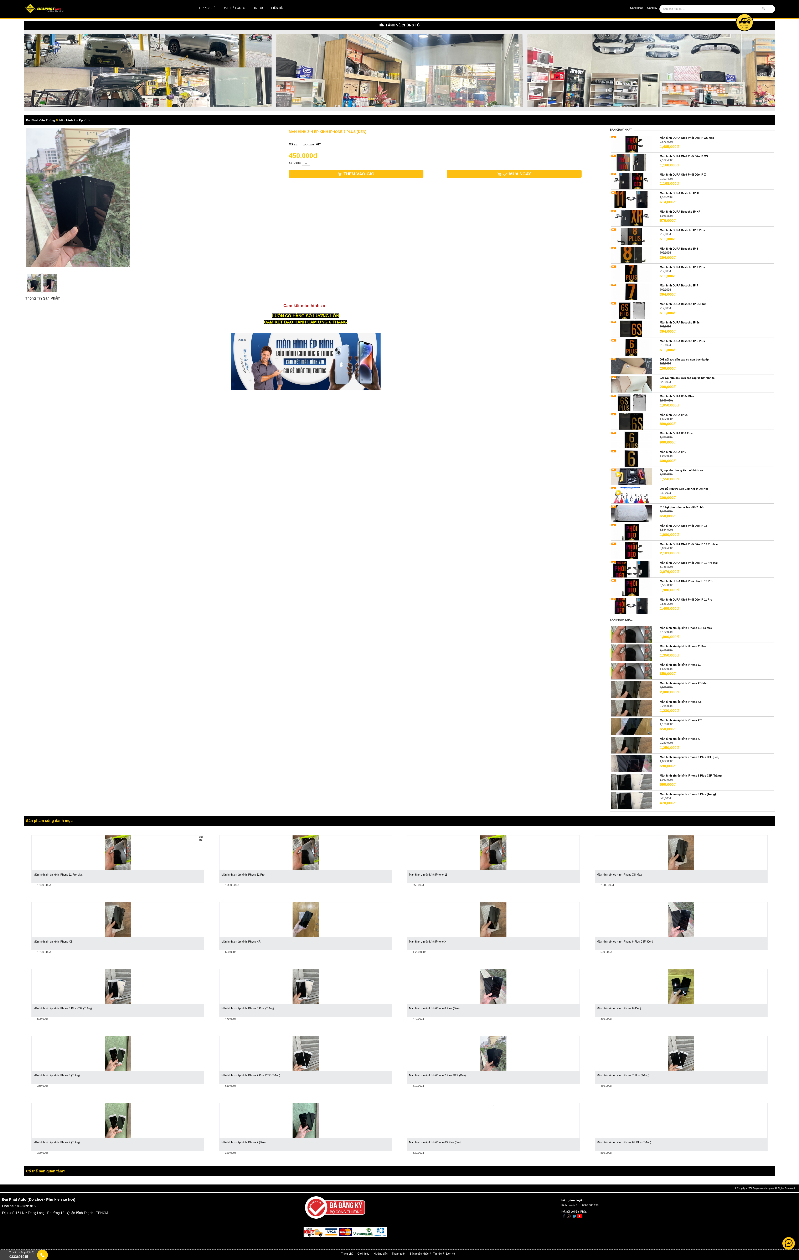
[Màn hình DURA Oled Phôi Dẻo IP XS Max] (631, 143)
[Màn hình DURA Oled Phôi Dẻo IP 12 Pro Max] (631, 550)
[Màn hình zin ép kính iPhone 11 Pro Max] (631, 634)
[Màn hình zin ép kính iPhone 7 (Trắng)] (118, 1120)
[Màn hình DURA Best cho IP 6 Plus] (631, 347)
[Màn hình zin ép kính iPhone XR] (631, 726)
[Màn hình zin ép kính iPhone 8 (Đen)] (681, 986)
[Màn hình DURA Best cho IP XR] (631, 217)
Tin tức (258, 8)
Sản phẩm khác (419, 1253)
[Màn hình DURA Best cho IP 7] (631, 291)
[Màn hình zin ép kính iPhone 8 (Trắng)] (118, 1053)
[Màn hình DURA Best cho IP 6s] (631, 328)
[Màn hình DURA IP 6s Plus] (631, 402)
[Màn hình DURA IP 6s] (631, 420)
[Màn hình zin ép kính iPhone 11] (631, 671)
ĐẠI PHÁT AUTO (234, 8)
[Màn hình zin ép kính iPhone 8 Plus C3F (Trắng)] (631, 781)
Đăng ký (652, 7)
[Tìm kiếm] (763, 8)
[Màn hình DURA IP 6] (631, 458)
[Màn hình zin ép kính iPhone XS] (631, 707)
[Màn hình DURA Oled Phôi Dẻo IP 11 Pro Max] (631, 568)
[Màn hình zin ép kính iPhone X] (631, 744)
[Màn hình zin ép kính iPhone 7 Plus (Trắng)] (681, 1053)
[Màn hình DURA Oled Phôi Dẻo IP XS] (631, 162)
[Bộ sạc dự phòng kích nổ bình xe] (631, 476)
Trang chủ (207, 8)
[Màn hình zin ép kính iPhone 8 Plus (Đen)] (493, 986)
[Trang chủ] (99, 9)
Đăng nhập (636, 7)
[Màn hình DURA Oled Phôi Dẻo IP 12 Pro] (631, 587)
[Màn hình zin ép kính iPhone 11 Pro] (631, 652)
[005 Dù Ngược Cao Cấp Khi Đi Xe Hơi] (631, 495)
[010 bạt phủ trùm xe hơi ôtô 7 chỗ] (631, 513)
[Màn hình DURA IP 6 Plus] (631, 439)
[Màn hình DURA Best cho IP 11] (631, 199)
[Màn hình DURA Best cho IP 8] (631, 254)
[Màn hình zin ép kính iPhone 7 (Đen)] (306, 1120)
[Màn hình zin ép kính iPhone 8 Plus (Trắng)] (631, 800)
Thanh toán (398, 1253)
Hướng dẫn (380, 1253)
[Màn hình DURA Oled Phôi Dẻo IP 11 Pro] (631, 605)
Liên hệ (277, 8)
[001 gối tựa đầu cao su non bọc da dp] (631, 365)
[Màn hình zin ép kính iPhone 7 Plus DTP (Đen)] (493, 1053)
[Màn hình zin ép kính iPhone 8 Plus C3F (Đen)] (631, 763)
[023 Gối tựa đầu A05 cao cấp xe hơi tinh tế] (631, 384)
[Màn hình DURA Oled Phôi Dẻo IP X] (631, 180)
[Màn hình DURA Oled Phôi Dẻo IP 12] (631, 531)
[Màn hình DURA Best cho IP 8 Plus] (631, 236)
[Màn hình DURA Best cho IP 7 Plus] (631, 273)
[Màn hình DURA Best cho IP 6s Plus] (631, 310)
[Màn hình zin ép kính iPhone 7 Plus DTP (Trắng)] (306, 1053)
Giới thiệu (363, 1253)
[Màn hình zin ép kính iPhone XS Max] (631, 689)
